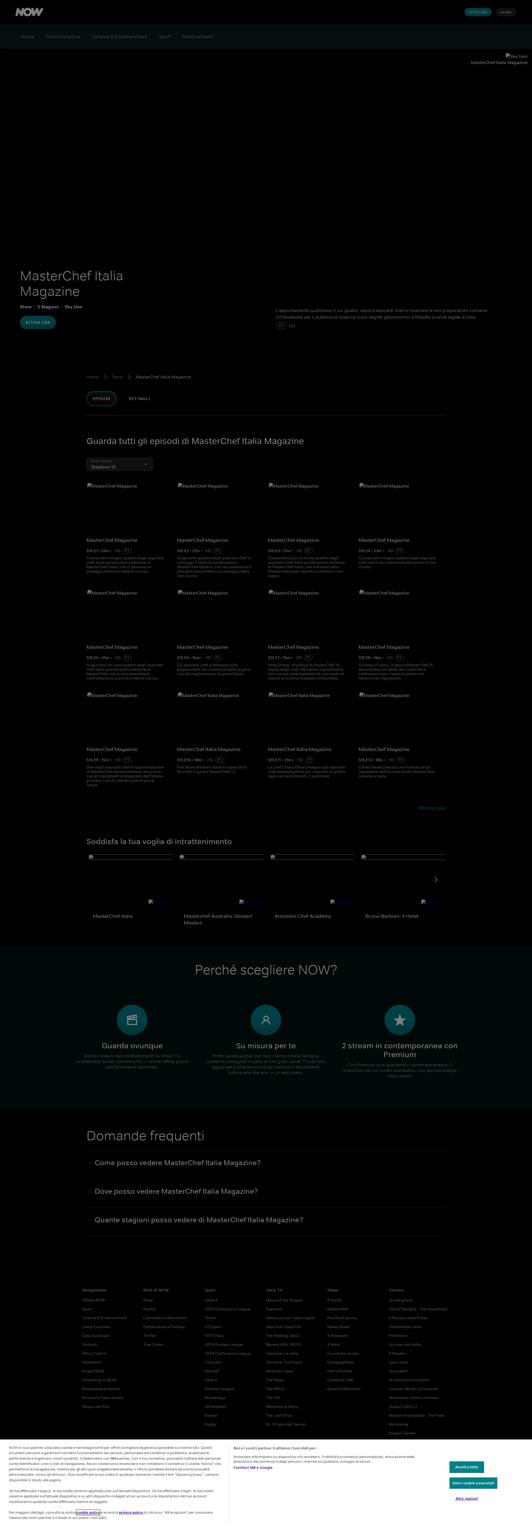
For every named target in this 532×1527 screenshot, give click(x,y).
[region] (266, 1483)
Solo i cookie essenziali (473, 1483)
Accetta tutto (467, 1467)
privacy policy (131, 1512)
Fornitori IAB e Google (253, 1467)
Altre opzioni (467, 1498)
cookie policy (88, 1512)
